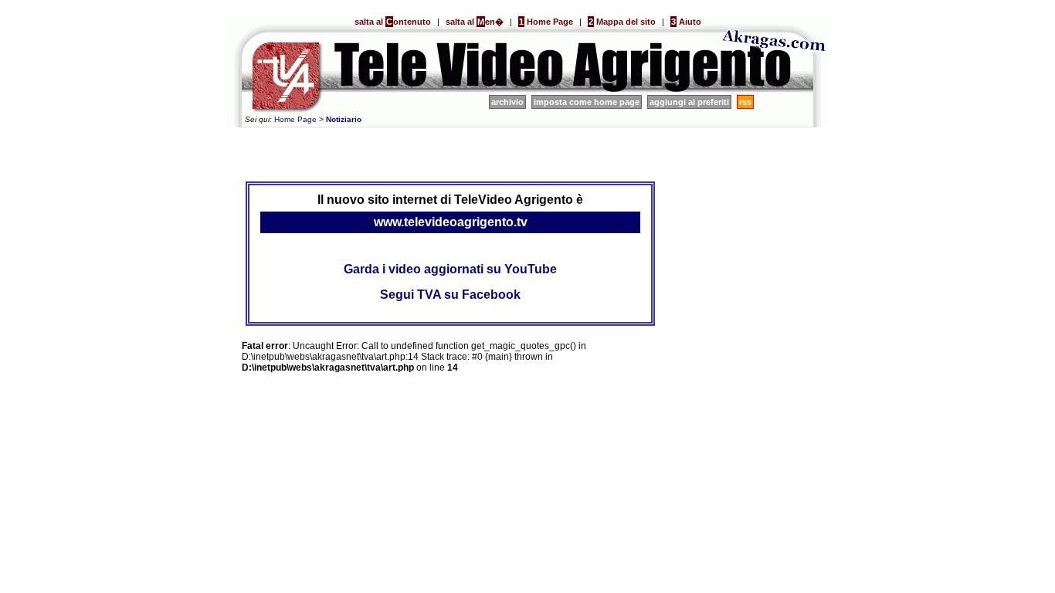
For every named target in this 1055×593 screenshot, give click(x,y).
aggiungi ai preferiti (689, 102)
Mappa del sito (622, 21)
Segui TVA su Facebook (450, 294)
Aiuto (686, 21)
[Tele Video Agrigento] (473, 89)
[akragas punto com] (775, 89)
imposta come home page (586, 102)
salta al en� (475, 21)
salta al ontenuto (392, 21)
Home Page (546, 21)
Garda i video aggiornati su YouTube (450, 269)
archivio (507, 102)
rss (745, 102)
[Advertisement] (450, 152)
